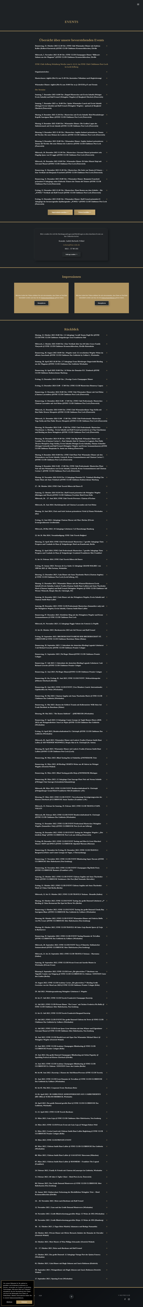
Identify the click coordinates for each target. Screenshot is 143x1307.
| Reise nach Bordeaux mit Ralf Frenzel (59, 1201)
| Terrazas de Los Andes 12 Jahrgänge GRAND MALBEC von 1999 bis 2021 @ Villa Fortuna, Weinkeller (68, 567)
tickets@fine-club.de (71, 245)
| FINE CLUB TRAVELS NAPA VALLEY (67, 807)
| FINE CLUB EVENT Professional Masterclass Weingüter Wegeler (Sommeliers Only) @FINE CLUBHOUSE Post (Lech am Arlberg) (68, 825)
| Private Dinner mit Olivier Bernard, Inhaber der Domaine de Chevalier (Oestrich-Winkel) (69, 1234)
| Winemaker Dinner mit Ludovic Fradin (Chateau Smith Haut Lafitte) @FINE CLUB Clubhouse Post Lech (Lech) (68, 750)
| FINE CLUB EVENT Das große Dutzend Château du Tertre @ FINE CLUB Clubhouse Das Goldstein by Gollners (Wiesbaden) (69, 1021)
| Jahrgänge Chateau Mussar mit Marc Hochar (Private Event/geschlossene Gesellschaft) (64, 521)
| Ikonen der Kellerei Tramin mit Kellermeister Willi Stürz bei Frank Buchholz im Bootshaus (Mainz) (68, 706)
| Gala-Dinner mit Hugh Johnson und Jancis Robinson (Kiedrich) (66, 1263)
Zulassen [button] (24, 1302)
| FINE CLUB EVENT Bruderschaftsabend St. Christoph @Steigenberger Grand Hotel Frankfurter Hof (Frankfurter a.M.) (66, 789)
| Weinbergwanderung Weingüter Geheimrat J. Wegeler (61, 991)
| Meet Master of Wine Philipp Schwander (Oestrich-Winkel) (64, 1242)
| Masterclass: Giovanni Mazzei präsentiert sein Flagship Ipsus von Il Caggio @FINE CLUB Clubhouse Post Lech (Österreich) (68, 153)
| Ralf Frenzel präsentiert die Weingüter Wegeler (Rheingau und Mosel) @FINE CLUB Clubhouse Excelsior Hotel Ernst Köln (67, 494)
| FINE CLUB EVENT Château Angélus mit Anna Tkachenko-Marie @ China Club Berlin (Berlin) (68, 887)
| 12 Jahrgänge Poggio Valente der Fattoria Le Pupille (67, 624)
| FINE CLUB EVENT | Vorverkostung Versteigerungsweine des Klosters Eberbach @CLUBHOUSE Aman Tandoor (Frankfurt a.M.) (68, 798)
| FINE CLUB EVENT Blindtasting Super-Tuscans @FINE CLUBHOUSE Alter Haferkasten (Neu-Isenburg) (69, 860)
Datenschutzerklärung (47, 298)
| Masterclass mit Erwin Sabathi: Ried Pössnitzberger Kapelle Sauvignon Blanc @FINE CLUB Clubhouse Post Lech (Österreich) (69, 116)
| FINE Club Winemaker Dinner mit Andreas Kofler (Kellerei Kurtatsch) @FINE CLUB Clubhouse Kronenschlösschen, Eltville (67, 47)
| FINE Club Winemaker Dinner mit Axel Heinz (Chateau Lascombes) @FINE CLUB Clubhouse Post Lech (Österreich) (69, 393)
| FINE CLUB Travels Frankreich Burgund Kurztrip (62, 1013)
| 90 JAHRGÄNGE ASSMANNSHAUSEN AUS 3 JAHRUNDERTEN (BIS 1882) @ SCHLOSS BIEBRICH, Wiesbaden (68, 1095)
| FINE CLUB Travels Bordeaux (54, 1112)
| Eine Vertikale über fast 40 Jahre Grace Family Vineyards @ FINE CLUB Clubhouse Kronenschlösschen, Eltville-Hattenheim (67, 345)
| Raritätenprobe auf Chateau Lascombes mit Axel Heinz (65, 505)
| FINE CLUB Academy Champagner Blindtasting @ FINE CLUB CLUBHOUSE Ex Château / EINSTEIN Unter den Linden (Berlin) (65, 1065)
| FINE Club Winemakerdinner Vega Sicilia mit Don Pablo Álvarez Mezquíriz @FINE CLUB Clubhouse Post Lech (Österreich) (68, 411)
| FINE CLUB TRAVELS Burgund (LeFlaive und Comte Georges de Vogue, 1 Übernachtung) (66, 851)
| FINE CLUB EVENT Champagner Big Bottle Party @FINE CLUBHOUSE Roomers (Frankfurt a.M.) (67, 869)
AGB (40, 1295)
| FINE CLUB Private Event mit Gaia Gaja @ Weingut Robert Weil (66, 1125)
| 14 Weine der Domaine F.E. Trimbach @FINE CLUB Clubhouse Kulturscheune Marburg (67, 371)
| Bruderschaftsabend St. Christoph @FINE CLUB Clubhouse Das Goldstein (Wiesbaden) (69, 732)
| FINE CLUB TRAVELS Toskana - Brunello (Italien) (68, 894)
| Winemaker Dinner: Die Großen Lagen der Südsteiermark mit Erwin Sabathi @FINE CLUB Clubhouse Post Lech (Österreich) (66, 125)
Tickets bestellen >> (84, 212)
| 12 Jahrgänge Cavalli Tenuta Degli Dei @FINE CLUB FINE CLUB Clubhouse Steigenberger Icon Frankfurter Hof (67, 336)
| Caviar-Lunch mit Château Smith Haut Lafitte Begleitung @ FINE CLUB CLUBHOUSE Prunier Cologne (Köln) (69, 1132)
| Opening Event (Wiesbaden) (53, 1279)
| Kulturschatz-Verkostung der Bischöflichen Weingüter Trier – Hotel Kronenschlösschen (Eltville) (67, 1193)
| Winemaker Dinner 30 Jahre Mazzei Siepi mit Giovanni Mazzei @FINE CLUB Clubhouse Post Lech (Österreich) (68, 162)
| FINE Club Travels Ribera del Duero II (58, 486)
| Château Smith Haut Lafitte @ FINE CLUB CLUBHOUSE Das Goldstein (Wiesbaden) (69, 1147)
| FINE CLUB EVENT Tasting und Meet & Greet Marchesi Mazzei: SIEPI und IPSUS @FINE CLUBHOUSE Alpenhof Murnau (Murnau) (68, 842)
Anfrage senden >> (71, 254)
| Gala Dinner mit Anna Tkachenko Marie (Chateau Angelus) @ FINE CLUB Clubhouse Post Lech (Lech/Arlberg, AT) (69, 576)
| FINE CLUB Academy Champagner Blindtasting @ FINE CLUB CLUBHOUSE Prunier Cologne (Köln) (65, 1047)
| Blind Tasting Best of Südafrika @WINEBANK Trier (66, 758)
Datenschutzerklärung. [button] (17, 1297)
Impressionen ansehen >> (60, 212)
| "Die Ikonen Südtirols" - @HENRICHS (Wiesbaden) (64, 714)
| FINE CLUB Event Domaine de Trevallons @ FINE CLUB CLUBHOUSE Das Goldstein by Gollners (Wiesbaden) (68, 1080)
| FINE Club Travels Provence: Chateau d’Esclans (65, 498)
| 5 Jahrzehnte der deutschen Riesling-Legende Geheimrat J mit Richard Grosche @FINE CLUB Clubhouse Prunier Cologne (69, 646)
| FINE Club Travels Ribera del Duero (58, 559)
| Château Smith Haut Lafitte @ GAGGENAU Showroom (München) (67, 1155)
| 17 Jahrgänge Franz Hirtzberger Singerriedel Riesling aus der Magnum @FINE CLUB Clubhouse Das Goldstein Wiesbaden (69, 363)
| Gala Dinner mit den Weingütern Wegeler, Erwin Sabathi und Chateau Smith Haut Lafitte (69, 598)
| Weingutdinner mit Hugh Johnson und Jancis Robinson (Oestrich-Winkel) (68, 1271)
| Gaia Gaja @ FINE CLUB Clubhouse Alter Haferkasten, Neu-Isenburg (68, 1118)
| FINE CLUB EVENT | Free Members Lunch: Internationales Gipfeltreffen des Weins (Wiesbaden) (68, 688)
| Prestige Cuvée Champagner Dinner (64, 379)
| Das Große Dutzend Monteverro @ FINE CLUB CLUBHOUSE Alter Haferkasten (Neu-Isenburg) (68, 1184)
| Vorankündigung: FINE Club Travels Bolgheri (60, 535)
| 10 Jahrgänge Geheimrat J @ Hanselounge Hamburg (64, 529)
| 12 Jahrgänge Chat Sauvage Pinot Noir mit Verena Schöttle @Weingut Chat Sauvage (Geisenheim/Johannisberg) (68, 780)
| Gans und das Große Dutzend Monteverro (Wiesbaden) (64, 1207)
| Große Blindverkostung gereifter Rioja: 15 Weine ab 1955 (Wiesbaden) (69, 1214)
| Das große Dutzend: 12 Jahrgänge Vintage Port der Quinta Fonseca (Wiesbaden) (67, 1256)
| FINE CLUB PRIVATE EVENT (53, 1140)
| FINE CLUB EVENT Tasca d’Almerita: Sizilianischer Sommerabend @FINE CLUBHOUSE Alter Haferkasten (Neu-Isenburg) (67, 946)
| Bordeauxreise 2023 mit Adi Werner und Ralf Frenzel (65, 630)
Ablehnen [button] (9, 1302)
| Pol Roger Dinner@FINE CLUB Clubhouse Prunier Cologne (67, 655)
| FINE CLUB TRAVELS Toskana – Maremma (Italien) (67, 955)
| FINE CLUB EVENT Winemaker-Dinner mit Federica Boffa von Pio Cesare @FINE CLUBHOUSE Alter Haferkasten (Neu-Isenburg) (69, 919)
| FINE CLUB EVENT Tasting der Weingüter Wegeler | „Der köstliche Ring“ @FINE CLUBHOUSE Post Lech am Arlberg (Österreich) (69, 834)
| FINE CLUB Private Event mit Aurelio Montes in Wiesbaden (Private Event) (65, 964)
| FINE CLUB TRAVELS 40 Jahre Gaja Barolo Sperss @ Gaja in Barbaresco (69, 928)
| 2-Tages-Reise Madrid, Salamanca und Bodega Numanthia (66, 1226)
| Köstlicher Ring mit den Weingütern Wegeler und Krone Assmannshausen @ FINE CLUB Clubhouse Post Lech (69, 616)
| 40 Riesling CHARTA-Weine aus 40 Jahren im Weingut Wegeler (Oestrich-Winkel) (66, 765)
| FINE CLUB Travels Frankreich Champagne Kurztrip (64, 998)
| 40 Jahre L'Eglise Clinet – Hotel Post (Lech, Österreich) (63, 1177)
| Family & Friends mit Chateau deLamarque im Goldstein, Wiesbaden (68, 1170)
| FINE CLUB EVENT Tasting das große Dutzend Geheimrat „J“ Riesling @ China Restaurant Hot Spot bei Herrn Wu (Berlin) (69, 902)
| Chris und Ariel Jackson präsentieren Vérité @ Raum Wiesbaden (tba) (69, 512)
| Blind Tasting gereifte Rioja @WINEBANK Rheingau (66, 773)
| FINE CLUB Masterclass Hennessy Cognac (69, 386)
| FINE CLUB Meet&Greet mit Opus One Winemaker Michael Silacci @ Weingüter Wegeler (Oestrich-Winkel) (67, 1038)
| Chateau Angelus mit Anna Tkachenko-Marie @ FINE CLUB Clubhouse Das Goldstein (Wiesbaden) (68, 697)
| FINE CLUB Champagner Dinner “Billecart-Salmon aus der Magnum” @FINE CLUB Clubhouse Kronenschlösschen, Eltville (67, 56)
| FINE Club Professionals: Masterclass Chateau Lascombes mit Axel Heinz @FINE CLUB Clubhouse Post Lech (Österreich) (68, 402)
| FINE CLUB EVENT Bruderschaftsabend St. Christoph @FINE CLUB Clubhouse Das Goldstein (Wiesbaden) (67, 816)
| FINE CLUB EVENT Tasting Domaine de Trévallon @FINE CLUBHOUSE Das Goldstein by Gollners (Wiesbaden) (67, 937)
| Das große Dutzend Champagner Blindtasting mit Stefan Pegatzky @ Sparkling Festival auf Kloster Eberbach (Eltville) (66, 1056)
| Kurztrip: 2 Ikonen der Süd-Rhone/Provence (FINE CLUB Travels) (69, 1073)
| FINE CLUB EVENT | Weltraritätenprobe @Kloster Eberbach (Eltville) (67, 679)
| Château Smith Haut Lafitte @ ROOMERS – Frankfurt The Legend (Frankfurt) (67, 1163)
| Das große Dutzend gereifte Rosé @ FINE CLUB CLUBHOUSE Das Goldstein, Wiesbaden (67, 1104)
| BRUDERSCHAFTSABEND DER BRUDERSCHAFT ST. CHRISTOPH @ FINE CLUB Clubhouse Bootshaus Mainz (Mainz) (68, 638)
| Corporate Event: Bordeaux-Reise (56, 1088)
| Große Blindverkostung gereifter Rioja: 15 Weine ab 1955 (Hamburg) (69, 1220)
